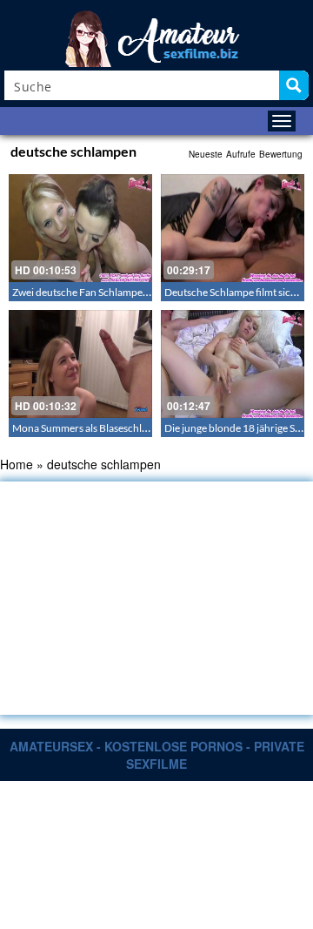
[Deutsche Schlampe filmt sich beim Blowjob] (232, 228)
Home (16, 464)
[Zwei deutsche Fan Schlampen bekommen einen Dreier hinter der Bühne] (80, 228)
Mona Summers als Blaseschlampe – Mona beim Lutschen (141, 427)
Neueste (206, 154)
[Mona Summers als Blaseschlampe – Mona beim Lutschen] (80, 364)
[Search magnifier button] (294, 85)
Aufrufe (241, 154)
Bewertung (281, 154)
